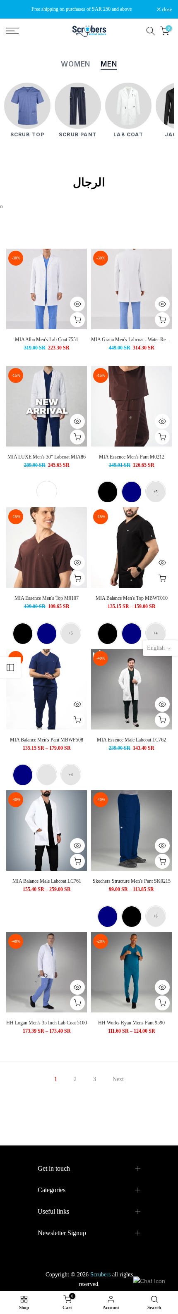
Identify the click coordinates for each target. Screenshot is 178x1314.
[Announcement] (81, 9)
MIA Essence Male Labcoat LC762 (131, 740)
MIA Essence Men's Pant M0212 (131, 457)
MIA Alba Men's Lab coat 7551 (46, 339)
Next (118, 1079)
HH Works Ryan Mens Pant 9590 (131, 1023)
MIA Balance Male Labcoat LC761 (46, 881)
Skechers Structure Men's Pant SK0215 (132, 881)
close (166, 9)
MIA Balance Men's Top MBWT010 (132, 598)
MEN (109, 64)
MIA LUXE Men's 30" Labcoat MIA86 (46, 457)
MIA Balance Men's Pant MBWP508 (46, 740)
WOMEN (75, 64)
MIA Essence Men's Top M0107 (46, 598)
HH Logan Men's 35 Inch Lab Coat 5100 (46, 1023)
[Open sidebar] (10, 667)
